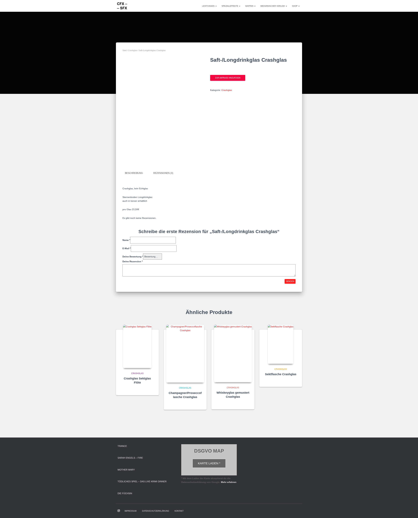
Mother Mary (126, 469)
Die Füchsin (125, 493)
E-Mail (126, 248)
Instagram (118, 511)
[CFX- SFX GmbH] (122, 6)
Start (124, 50)
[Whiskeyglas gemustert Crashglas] (233, 353)
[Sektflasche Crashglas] (280, 344)
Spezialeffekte (230, 6)
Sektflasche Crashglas (280, 374)
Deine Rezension (132, 261)
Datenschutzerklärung (155, 511)
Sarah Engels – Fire (130, 457)
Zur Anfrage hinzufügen (227, 78)
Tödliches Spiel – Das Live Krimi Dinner (142, 481)
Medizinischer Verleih (272, 6)
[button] (216, 6)
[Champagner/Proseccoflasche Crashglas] (185, 354)
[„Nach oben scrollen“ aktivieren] (411, 511)
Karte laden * (209, 463)
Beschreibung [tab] (134, 173)
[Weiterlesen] (152, 389)
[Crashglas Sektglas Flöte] (137, 346)
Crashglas (132, 50)
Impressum (131, 511)
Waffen (249, 6)
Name (126, 240)
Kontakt (179, 511)
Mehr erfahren (228, 482)
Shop (295, 6)
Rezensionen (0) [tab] (163, 173)
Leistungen (208, 6)
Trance (122, 446)
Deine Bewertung (132, 256)
